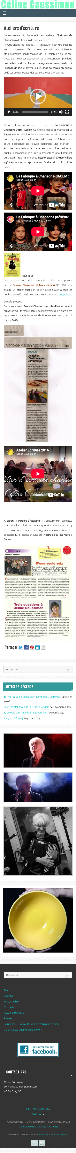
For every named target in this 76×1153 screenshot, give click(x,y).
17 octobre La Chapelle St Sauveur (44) (25, 712)
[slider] (35, 112)
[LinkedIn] (42, 1143)
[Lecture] (9, 112)
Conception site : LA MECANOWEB (38, 1126)
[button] (38, 96)
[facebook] (38, 1055)
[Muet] (61, 112)
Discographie (11, 1001)
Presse (7, 1018)
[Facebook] (34, 1143)
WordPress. (60, 1134)
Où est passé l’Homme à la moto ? (23, 1029)
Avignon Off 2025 (13, 718)
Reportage (66, 294)
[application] (38, 96)
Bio (6, 990)
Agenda (8, 995)
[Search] (68, 671)
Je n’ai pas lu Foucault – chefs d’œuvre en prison (31, 1024)
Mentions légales (37, 1109)
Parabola (44, 1134)
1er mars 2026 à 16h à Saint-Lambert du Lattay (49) (32, 696)
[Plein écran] (67, 112)
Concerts (9, 1007)
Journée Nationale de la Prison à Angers (26, 706)
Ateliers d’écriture (14, 1012)
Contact (37, 1113)
